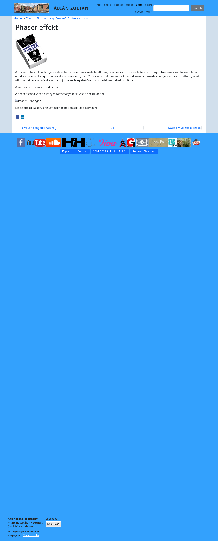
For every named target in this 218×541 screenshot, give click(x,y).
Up (112, 128)
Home (18, 18)
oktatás (118, 5)
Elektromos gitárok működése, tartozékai (63, 18)
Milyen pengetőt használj (39, 128)
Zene (29, 18)
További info (31, 535)
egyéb (139, 11)
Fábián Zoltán (70, 8)
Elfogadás (51, 518)
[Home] (32, 8)
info (98, 5)
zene (139, 5)
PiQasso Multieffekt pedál (184, 128)
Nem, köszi (53, 524)
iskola (107, 5)
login (149, 11)
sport (148, 5)
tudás (130, 5)
